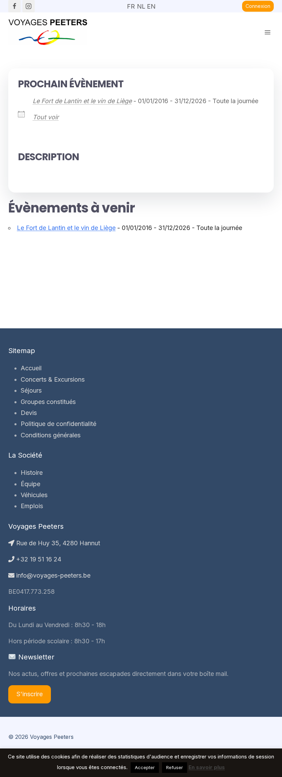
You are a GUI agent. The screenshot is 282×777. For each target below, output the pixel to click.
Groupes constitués (48, 401)
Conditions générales (50, 435)
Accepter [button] (145, 767)
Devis (29, 412)
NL (141, 4)
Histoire (32, 472)
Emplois (32, 506)
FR (131, 4)
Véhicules (34, 495)
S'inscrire (30, 694)
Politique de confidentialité (58, 423)
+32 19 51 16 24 (37, 559)
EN (151, 4)
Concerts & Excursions (53, 379)
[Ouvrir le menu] (267, 32)
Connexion (258, 6)
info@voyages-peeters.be (52, 575)
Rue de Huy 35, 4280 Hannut (57, 543)
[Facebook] (14, 6)
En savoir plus (206, 767)
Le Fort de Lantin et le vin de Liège (82, 101)
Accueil (31, 368)
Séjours (31, 390)
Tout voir (46, 117)
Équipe (30, 484)
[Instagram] (28, 6)
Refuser (174, 767)
